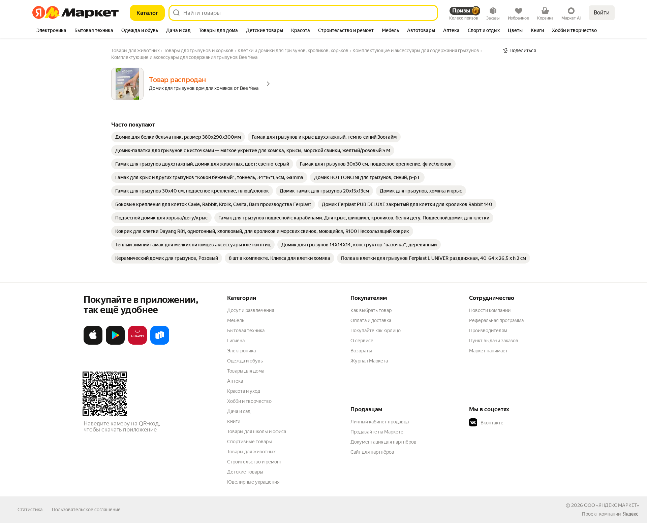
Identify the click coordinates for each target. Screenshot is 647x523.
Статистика (30, 509)
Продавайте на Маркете (376, 431)
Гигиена (236, 340)
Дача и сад (238, 411)
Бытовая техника (246, 330)
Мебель (235, 320)
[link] (178, 137)
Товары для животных (251, 451)
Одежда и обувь (245, 360)
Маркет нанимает (488, 350)
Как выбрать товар (371, 310)
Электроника (241, 350)
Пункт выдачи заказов (493, 340)
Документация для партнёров (383, 442)
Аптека (235, 381)
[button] (516, 422)
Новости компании (490, 310)
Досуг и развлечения (250, 310)
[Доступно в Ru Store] (159, 343)
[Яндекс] (630, 514)
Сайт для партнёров (372, 452)
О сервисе (361, 340)
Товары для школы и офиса (256, 431)
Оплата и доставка (370, 320)
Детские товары (245, 472)
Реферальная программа (496, 320)
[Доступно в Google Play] (115, 343)
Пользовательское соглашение (86, 509)
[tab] (51, 31)
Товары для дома (245, 371)
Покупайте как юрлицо (375, 330)
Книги (233, 421)
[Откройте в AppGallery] (137, 343)
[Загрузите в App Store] (93, 343)
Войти (602, 12)
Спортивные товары (249, 441)
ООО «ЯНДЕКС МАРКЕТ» (611, 505)
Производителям (488, 330)
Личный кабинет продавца (379, 421)
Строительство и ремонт (254, 461)
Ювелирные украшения (253, 482)
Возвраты (361, 350)
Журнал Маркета (369, 360)
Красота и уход (243, 391)
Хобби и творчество (249, 401)
